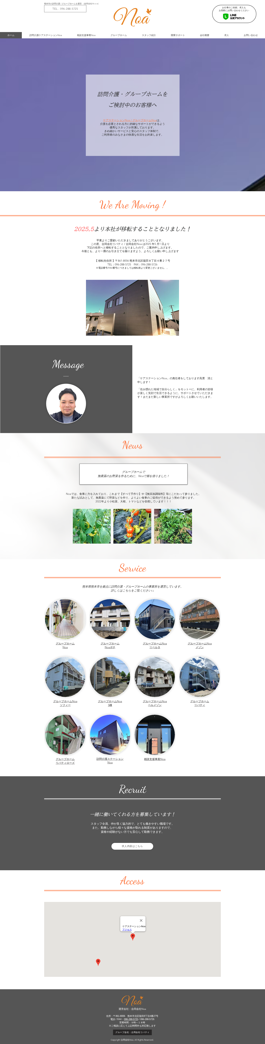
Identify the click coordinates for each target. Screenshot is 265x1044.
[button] (92, 526)
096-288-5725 (131, 1019)
